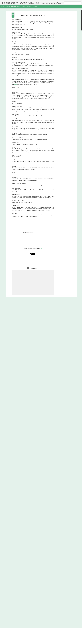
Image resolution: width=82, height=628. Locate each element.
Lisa (41, 248)
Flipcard (8, 6)
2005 (31, 251)
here (15, 84)
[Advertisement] (63, 38)
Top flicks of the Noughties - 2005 (33, 15)
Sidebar (23, 6)
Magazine (13, 6)
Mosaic (18, 6)
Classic (2, 6)
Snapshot (29, 6)
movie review (36, 251)
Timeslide (35, 6)
